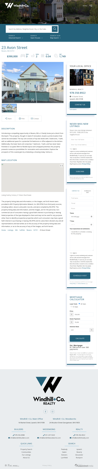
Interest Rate (74, 327)
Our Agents (73, 109)
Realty (79, 429)
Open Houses (35, 38)
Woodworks (49, 429)
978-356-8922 (78, 92)
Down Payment (75, 319)
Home (3, 230)
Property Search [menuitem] (26, 449)
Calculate (80, 338)
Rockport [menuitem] (79, 458)
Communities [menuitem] (26, 452)
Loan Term (73, 304)
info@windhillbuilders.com (19, 438)
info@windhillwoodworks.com (50, 438)
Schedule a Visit (87, 191)
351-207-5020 (50, 435)
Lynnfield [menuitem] (64, 458)
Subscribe (80, 171)
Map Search (54, 38)
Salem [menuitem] (64, 452)
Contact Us (80, 105)
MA (16, 230)
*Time (72, 221)
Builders (18, 429)
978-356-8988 (20, 435)
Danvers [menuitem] (64, 455)
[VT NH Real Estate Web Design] (84, 465)
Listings (10, 230)
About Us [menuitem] (26, 458)
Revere (29, 230)
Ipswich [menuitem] (79, 449)
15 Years (75, 307)
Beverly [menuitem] (79, 452)
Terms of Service (81, 283)
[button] (55, 29)
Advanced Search (15, 38)
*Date (72, 213)
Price (71, 311)
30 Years (83, 304)
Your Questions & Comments (80, 229)
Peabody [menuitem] (64, 449)
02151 (35, 230)
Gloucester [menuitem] (79, 455)
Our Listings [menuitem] (26, 455)
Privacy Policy (86, 164)
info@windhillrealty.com (80, 438)
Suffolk (22, 230)
